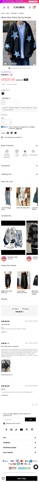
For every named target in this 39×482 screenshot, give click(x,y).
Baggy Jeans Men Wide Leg (6, 291)
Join (30, 419)
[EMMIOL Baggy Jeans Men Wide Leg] (7, 280)
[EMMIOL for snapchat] (32, 429)
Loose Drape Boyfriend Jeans (22, 291)
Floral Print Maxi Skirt (23, 208)
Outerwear (14, 13)
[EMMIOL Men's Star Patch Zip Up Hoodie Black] (2, 94)
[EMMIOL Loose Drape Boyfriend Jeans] (23, 280)
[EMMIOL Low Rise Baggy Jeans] (8, 196)
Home (3, 13)
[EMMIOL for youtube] (21, 429)
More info (19, 128)
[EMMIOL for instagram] (11, 429)
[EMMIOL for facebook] (6, 429)
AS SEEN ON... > (7, 72)
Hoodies (21, 13)
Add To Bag (21, 478)
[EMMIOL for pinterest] (27, 429)
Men (8, 13)
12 (17, 102)
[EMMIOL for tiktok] (16, 429)
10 (12, 102)
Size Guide (4, 114)
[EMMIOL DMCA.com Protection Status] (24, 469)
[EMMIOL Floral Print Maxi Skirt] (23, 196)
